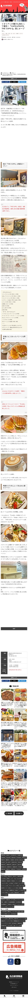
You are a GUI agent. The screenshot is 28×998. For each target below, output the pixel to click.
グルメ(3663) (4, 876)
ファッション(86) (22, 918)
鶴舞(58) (7, 859)
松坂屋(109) (3, 925)
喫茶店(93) (17, 892)
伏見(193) (13, 857)
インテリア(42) (9, 920)
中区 (9, 33)
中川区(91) (20, 866)
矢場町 (17, 33)
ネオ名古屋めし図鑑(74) (6, 911)
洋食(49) (8, 880)
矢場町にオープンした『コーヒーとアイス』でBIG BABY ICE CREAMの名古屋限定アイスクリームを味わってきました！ (20, 725)
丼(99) (8, 878)
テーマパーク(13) (19, 899)
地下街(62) (14, 923)
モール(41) (23, 920)
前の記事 (10, 813)
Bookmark (23, 81)
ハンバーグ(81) (15, 887)
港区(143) (3, 869)
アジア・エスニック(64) (14, 885)
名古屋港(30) (18, 902)
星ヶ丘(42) (8, 862)
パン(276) (22, 892)
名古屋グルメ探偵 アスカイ (8, 39)
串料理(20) (3, 880)
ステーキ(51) (8, 887)
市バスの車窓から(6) (5, 913)
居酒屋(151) (11, 890)
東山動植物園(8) (12, 902)
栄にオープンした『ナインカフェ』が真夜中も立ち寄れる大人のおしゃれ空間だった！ (20, 765)
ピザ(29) (15, 883)
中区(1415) (20, 862)
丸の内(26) (19, 857)
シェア (6, 81)
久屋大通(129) (13, 855)
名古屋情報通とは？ (14, 983)
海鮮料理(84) (20, 876)
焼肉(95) (21, 887)
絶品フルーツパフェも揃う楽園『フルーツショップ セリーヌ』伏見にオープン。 (20, 804)
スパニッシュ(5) (4, 885)
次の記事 (18, 813)
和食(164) (10, 876)
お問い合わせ (14, 987)
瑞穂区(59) (15, 866)
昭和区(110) (3, 866)
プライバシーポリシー (14, 985)
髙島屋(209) (20, 923)
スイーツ (21, 33)
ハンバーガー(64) (4, 890)
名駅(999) (3, 855)
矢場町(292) (19, 855)
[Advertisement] (14, 56)
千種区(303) (8, 864)
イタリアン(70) (4, 883)
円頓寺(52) (24, 857)
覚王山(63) (22, 859)
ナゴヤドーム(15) (20, 904)
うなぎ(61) (3, 878)
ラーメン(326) (19, 880)
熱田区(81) (9, 866)
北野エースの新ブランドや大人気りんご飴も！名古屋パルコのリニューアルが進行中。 (7, 804)
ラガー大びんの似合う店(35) (18, 911)
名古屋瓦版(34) (14, 913)
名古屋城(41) (4, 904)
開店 (6, 33)
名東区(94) (13, 869)
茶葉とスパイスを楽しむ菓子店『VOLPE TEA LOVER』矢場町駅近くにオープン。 (7, 704)
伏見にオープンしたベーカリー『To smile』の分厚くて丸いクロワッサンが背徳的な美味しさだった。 (14, 406)
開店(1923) (11, 918)
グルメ (3, 33)
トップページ (4, 997)
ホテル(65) (13, 899)
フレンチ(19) (21, 883)
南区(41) (8, 869)
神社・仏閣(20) (4, 902)
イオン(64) (3, 927)
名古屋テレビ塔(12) (12, 904)
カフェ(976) (11, 892)
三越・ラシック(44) (17, 925)
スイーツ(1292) (4, 894)
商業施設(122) (16, 920)
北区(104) (19, 864)
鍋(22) (16, 890)
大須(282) (3, 857)
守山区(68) (18, 869)
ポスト (14, 81)
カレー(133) (22, 885)
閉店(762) (16, 918)
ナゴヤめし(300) (22, 890)
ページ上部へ (14, 997)
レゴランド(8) (11, 906)
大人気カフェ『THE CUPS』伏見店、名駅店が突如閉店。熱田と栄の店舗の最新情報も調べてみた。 (13, 209)
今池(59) (12, 859)
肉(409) (2, 887)
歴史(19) (8, 899)
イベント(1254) (4, 918)
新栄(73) (3, 859)
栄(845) (7, 855)
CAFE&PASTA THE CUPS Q (15, 669)
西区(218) (14, 864)
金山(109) (8, 857)
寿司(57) (14, 876)
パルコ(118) (9, 925)
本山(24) (3, 862)
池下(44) (16, 859)
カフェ (14, 33)
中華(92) (13, 880)
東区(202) (3, 864)
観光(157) (3, 899)
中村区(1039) (14, 862)
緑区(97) (3, 871)
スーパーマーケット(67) (6, 923)
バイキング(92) (4, 892)
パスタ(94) (11, 883)
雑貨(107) (3, 920)
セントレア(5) (4, 906)
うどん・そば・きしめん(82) (16, 878)
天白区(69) (24, 869)
